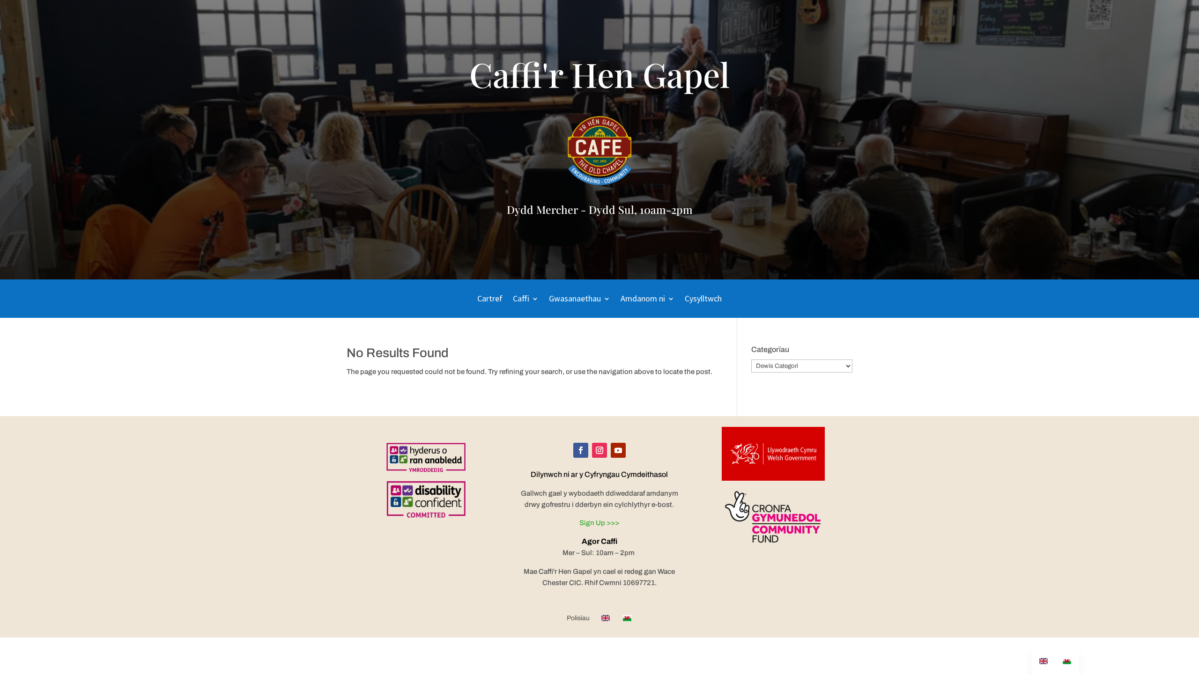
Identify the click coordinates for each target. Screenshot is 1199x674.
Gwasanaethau (575, 299)
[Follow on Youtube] (618, 450)
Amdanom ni (643, 299)
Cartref (490, 299)
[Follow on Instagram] (599, 450)
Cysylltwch (703, 299)
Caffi (521, 299)
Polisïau (578, 618)
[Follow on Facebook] (580, 450)
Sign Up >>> (599, 523)
